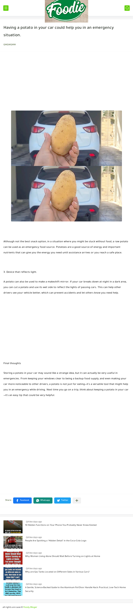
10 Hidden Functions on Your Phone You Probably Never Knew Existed (61, 525)
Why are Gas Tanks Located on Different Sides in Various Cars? (57, 572)
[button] (22, 500)
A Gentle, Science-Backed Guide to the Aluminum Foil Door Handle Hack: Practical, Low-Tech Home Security (75, 590)
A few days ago (35, 522)
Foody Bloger (30, 607)
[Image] (13, 526)
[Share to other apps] (77, 500)
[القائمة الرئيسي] (5, 8)
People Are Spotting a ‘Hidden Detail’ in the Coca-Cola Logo (55, 541)
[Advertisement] (66, 82)
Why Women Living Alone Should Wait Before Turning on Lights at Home (62, 556)
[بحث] (127, 8)
